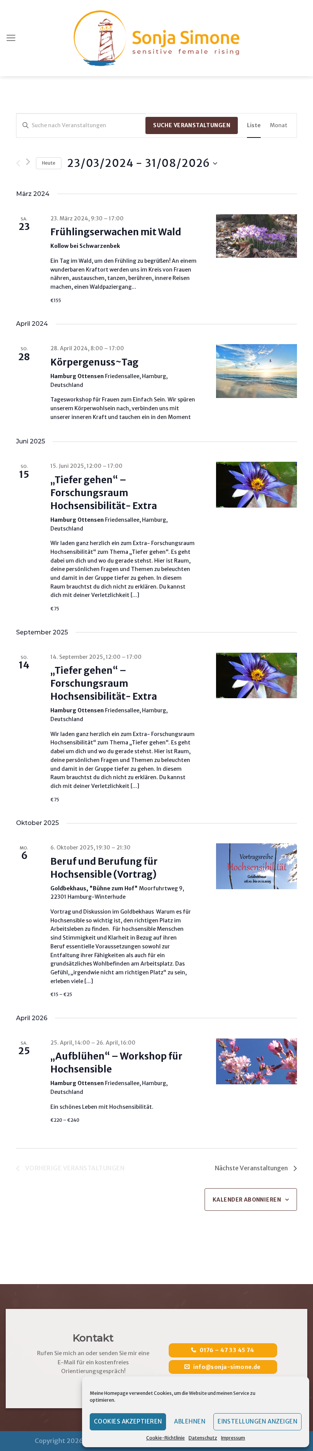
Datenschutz (203, 1438)
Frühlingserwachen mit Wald (115, 232)
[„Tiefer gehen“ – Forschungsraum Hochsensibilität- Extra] (256, 484)
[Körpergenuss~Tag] (256, 371)
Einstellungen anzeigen (257, 1421)
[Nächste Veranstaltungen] (28, 161)
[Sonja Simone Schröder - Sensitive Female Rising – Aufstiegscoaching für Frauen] (157, 38)
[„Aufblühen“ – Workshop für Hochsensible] (256, 1061)
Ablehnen (189, 1421)
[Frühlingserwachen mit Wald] (256, 236)
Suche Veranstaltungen (191, 125)
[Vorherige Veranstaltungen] (18, 163)
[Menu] (11, 38)
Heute (48, 163)
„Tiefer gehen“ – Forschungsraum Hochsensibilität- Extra (103, 493)
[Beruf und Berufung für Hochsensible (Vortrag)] (256, 866)
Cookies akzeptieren (128, 1421)
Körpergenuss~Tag (94, 362)
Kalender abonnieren (247, 1199)
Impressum (233, 1438)
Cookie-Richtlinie (165, 1438)
